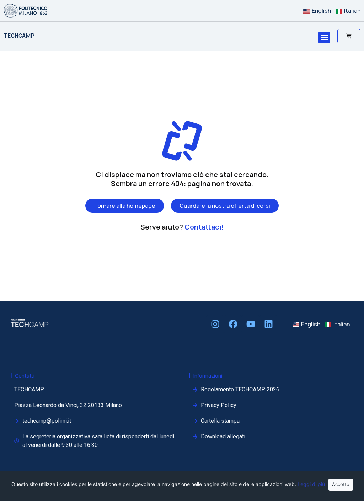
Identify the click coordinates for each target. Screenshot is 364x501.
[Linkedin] (268, 324)
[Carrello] (348, 36)
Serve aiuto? (182, 227)
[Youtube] (250, 324)
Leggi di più (311, 484)
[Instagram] (215, 324)
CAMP (19, 35)
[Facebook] (233, 324)
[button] (324, 37)
